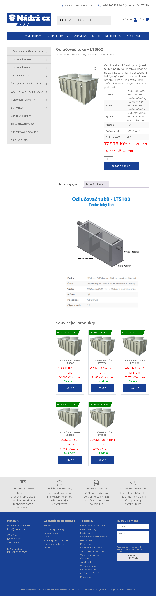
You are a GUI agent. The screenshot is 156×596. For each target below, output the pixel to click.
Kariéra (81, 36)
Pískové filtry (86, 544)
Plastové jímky (87, 533)
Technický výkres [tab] (69, 184)
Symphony (130, 590)
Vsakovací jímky (88, 566)
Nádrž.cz (43, 590)
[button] (95, 69)
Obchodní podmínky (108, 36)
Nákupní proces (51, 533)
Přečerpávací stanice (90, 573)
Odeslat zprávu (133, 556)
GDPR (47, 547)
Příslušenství (86, 577)
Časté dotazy (32, 36)
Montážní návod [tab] (96, 184)
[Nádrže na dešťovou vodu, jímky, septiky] (29, 19)
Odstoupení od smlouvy (55, 544)
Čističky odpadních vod (91, 547)
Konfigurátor (59, 36)
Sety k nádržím (87, 562)
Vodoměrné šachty (89, 555)
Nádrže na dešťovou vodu (93, 525)
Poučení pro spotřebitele (56, 540)
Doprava (48, 536)
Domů (59, 54)
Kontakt (134, 36)
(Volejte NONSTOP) (125, 5)
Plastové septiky (88, 529)
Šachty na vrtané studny (92, 551)
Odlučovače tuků (75, 54)
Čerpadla (84, 558)
